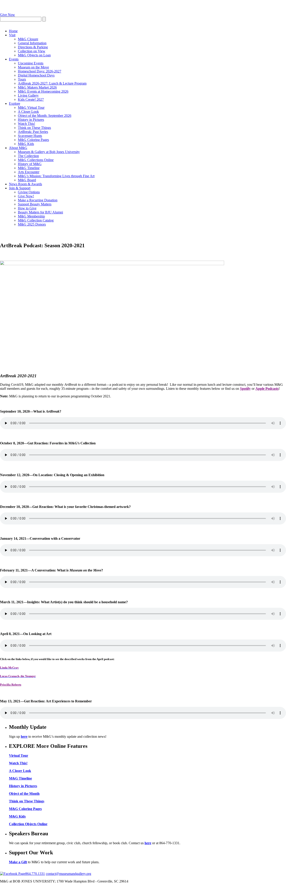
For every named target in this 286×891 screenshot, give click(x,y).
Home (13, 31)
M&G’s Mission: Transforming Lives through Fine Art (56, 176)
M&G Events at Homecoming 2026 (43, 91)
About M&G (18, 148)
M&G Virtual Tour (31, 107)
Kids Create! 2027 (31, 99)
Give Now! (26, 196)
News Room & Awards (25, 184)
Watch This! (26, 124)
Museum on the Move (33, 67)
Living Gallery (28, 95)
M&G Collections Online (36, 160)
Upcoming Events (30, 63)
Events (14, 59)
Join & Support (19, 188)
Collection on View (31, 51)
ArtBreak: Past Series (33, 132)
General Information (32, 43)
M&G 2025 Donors (32, 224)
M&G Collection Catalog (36, 220)
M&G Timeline (29, 168)
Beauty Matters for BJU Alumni (40, 212)
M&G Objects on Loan (34, 55)
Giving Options (29, 192)
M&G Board (27, 180)
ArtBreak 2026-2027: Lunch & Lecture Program (52, 83)
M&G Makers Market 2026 (37, 87)
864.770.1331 (35, 874)
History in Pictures (31, 120)
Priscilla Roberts (10, 684)
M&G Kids (26, 144)
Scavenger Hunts (30, 136)
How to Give (27, 208)
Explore (14, 103)
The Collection (28, 156)
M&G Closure (28, 39)
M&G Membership (31, 216)
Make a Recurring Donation (37, 200)
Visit (12, 35)
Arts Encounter (28, 172)
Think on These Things (34, 128)
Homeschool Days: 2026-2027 (39, 71)
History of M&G (30, 164)
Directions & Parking (33, 47)
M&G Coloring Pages (33, 140)
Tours (22, 79)
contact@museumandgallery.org (68, 874)
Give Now (7, 15)
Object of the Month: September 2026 (44, 115)
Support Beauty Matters (34, 204)
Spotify (245, 388)
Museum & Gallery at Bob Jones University (49, 152)
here (24, 736)
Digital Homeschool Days (36, 75)
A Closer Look (28, 111)
